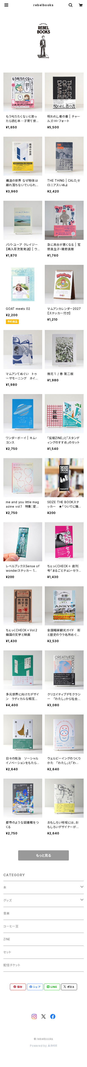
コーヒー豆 (11, 926)
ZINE (6, 939)
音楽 (6, 913)
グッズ (7, 900)
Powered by (39, 1045)
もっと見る (43, 855)
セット (7, 952)
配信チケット (11, 965)
